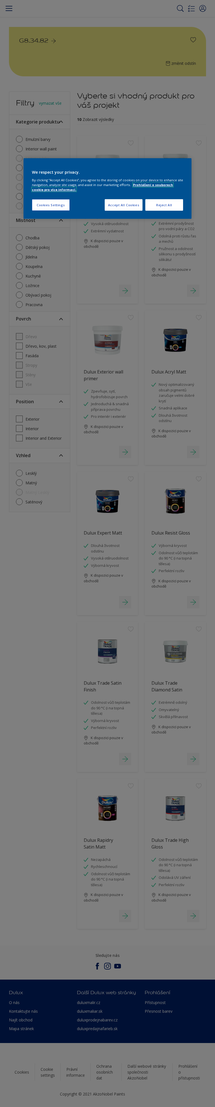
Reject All (164, 205)
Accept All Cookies (123, 205)
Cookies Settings (51, 205)
